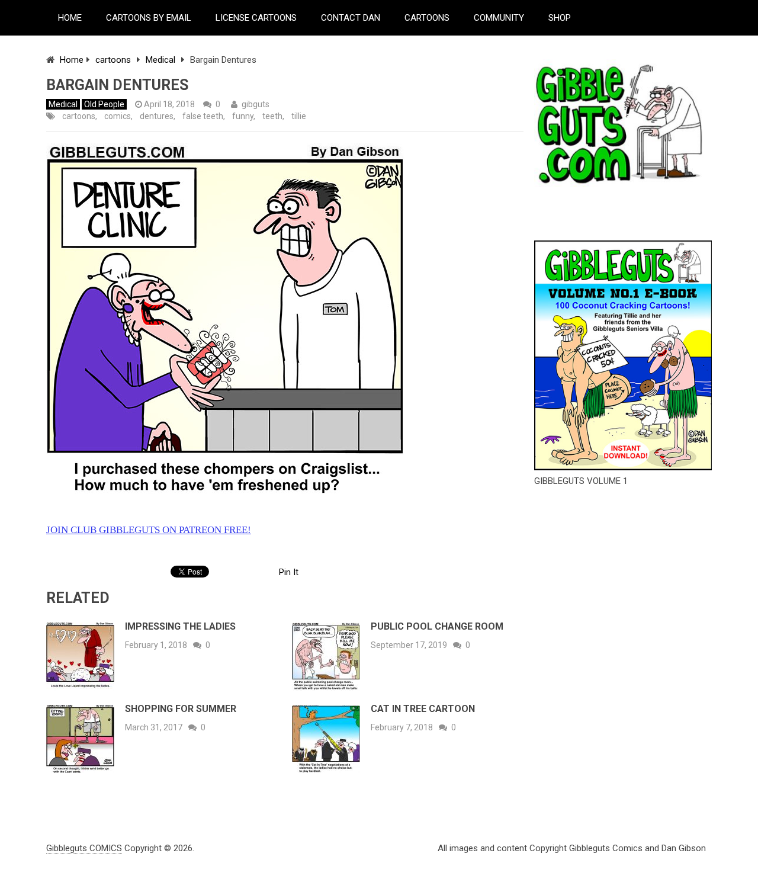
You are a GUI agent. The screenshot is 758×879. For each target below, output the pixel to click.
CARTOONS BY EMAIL (148, 17)
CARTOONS (426, 17)
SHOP (559, 17)
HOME (70, 17)
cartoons (113, 59)
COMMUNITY (499, 17)
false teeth (202, 116)
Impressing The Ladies (180, 626)
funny (242, 116)
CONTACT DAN (350, 17)
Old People (104, 104)
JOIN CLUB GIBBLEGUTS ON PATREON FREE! (148, 529)
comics (117, 116)
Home (71, 59)
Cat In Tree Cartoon (423, 708)
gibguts (255, 104)
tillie (298, 116)
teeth (272, 116)
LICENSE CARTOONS (256, 17)
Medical (160, 59)
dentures (157, 116)
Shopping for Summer (180, 708)
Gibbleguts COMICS (84, 848)
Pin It (288, 572)
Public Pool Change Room (437, 626)
